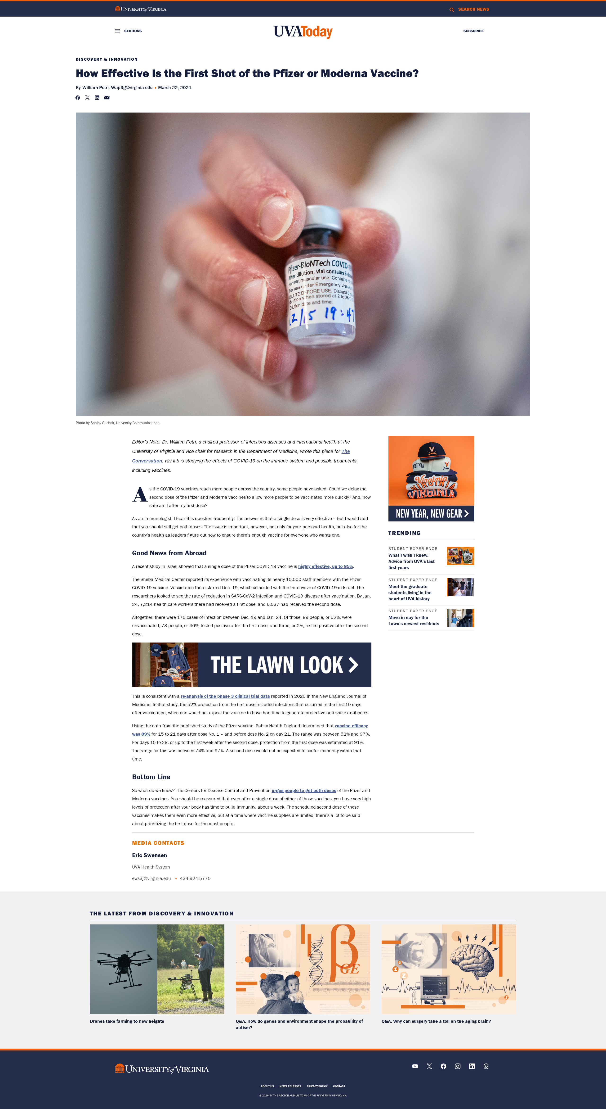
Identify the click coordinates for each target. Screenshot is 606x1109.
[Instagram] (458, 1068)
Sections (133, 30)
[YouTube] (415, 1068)
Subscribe (473, 30)
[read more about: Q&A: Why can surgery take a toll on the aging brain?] (449, 969)
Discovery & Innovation (107, 59)
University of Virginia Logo (140, 9)
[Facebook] (443, 1068)
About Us (267, 1086)
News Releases (290, 1086)
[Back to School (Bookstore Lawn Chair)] (252, 686)
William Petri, (96, 87)
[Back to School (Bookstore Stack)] (431, 478)
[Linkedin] (472, 1068)
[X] (429, 1068)
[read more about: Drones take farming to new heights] (157, 969)
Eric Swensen (149, 855)
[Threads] (486, 1068)
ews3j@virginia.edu (151, 878)
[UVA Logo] (162, 1068)
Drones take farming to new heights (127, 1021)
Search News (473, 9)
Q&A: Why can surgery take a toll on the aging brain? (436, 1021)
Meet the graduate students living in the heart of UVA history (410, 592)
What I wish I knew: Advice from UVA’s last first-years (411, 561)
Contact (339, 1086)
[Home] (303, 32)
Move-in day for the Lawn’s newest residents (413, 620)
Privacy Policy (317, 1086)
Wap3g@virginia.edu (132, 87)
